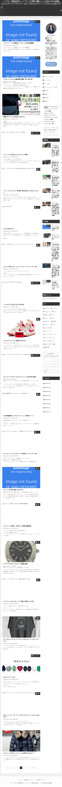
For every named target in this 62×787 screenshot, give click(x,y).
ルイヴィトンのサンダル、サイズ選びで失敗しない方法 (18, 601)
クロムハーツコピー (49, 113)
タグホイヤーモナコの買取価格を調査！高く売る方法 (17, 79)
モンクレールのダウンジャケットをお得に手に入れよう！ (19, 753)
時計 (46, 90)
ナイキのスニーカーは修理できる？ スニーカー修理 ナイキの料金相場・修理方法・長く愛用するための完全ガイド (55, 151)
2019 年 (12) (47, 411)
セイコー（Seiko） (48, 327)
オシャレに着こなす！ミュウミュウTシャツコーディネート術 (20, 266)
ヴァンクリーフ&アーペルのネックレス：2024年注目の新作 (19, 376)
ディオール (46, 321)
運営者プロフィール (41, 779)
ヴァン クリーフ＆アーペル (50, 334)
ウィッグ (47, 80)
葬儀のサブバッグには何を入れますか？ (14, 116)
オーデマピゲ (26, 567)
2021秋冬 (54, 321)
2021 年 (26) (47, 403)
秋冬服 (45, 344)
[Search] (61, 10)
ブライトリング (47, 331)
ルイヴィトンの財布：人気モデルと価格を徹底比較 (17, 526)
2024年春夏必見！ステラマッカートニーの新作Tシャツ (18, 415)
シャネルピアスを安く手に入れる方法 (13, 304)
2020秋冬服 (46, 347)
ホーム (20, 779)
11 (30, 767)
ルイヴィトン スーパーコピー (51, 117)
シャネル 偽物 (47, 111)
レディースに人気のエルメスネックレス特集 (15, 154)
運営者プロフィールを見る (51, 64)
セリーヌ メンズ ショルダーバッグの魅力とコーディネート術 (20, 453)
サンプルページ (32, 779)
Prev (8, 767)
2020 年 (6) (47, 407)
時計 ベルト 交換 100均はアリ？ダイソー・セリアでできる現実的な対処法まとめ (56, 194)
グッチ (53, 324)
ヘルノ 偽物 (52, 344)
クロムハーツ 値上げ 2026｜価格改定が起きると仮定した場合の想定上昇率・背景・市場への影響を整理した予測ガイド (56, 271)
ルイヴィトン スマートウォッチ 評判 (55, 237)
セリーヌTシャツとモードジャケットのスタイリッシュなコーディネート (21, 640)
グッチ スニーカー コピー (49, 337)
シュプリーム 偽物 (48, 119)
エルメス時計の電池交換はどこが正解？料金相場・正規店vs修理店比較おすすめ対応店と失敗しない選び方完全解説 (55, 210)
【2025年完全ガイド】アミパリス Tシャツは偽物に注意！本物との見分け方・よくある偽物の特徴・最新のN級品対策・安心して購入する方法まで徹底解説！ (55, 252)
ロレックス (37, 492)
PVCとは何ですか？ (8, 228)
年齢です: (47, 37)
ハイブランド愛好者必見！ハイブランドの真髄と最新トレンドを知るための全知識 (31, 1)
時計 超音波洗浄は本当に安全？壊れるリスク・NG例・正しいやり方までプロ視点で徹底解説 (56, 181)
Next (34, 767)
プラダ (52, 318)
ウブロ (54, 311)
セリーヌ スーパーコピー (50, 115)
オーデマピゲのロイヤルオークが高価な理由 (15, 563)
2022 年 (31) (47, 399)
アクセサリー (48, 76)
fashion (45, 314)
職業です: (49, 40)
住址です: (47, 42)
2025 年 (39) (47, 387)
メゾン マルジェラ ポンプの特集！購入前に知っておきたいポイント (21, 191)
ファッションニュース (50, 87)
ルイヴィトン (55, 308)
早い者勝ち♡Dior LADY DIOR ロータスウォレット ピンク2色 (55, 285)
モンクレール (47, 311)
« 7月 (45, 371)
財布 (46, 97)
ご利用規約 (25, 779)
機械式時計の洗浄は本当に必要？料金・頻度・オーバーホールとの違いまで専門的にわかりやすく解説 (55, 167)
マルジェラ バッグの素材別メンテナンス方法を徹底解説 (18, 43)
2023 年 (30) (47, 395)
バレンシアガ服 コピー (49, 340)
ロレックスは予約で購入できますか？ (13, 489)
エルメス (52, 314)
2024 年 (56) (47, 391)
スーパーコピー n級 (48, 123)
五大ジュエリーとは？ (9, 677)
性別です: (47, 38)
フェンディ (46, 324)
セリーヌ (46, 318)
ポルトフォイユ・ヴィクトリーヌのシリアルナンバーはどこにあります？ (21, 716)
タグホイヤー (30, 82)
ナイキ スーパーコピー (49, 121)
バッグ (47, 83)
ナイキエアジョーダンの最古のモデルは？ (14, 340)
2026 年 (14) (47, 383)
